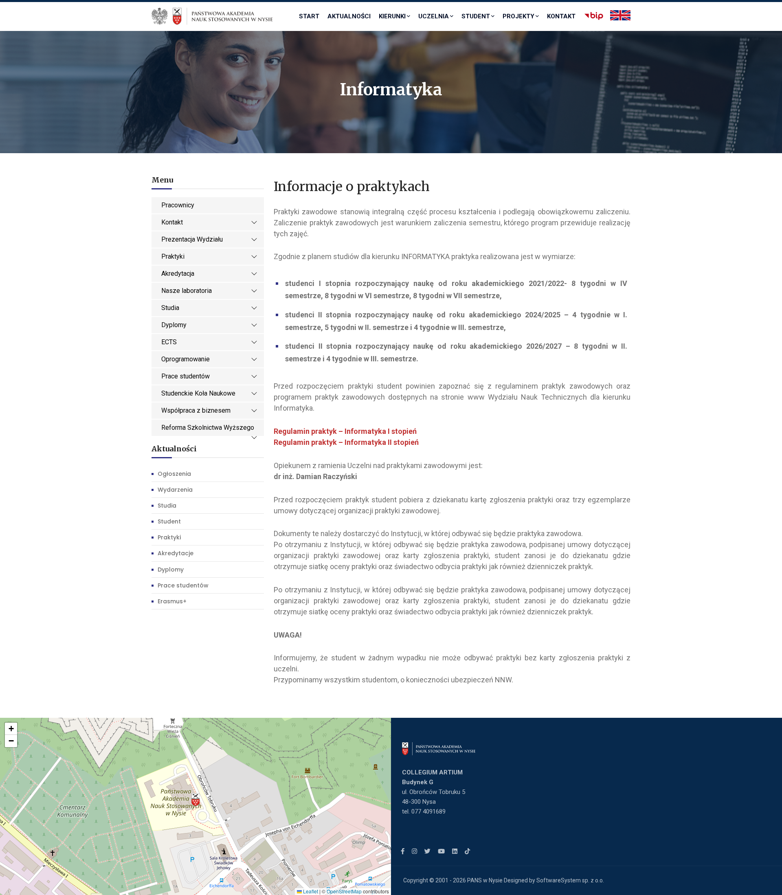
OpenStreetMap (344, 891)
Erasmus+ (172, 601)
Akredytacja (177, 273)
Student (475, 16)
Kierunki (392, 16)
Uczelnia (433, 16)
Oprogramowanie (185, 359)
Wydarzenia (175, 489)
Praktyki (173, 256)
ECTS (169, 342)
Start (309, 16)
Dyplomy (174, 325)
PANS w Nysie (485, 880)
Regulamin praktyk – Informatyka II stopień (346, 442)
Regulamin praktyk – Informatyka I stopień (346, 431)
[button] (195, 799)
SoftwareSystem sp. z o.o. (570, 880)
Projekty (518, 16)
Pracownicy (177, 205)
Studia (170, 308)
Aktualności (349, 16)
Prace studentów (185, 376)
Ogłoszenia (174, 473)
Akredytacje (175, 553)
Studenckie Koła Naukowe (198, 393)
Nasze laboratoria (186, 291)
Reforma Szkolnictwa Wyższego (207, 427)
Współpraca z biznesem (196, 410)
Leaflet (310, 891)
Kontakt (561, 16)
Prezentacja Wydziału (192, 239)
